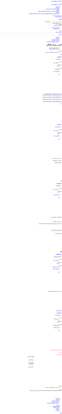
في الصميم (51, 47)
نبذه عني (31, 366)
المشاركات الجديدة (55, 8)
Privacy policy (56, 407)
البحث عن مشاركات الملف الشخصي (36, 13)
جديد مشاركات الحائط (47, 11)
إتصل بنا (57, 405)
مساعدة (57, 408)
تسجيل (60, 34)
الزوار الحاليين (56, 13)
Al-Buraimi (57, 69)
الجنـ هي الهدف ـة (55, 266)
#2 (58, 139)
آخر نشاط (40, 11)
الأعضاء (57, 12)
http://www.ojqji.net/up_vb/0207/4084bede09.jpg (52, 97)
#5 (58, 330)
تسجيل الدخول (59, 32)
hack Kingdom (56, 325)
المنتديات (57, 7)
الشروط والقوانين (55, 406)
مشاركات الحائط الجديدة (48, 13)
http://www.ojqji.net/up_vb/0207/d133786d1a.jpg (52, 94)
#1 (58, 74)
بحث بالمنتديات (48, 8)
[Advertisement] (31, 84)
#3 (58, 197)
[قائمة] (61, 3)
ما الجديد (57, 10)
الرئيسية (57, 6)
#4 (58, 272)
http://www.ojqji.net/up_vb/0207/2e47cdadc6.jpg (52, 99)
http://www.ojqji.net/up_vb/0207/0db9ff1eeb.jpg (52, 101)
